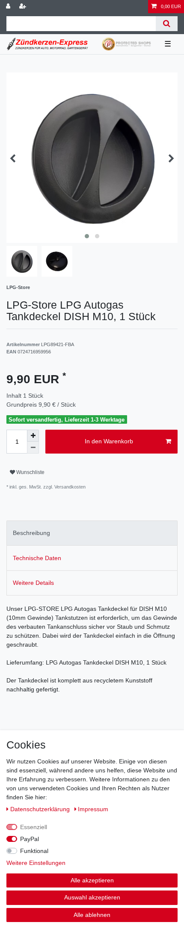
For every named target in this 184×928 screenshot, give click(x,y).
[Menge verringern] (33, 448)
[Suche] (167, 23)
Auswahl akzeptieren (92, 897)
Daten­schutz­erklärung (40, 809)
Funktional (34, 850)
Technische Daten (37, 558)
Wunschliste (30, 472)
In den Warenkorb (109, 441)
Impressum (93, 809)
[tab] (92, 533)
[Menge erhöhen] (33, 436)
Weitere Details (33, 582)
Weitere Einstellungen (35, 862)
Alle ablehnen (92, 914)
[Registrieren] (23, 6)
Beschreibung (31, 532)
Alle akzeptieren (92, 880)
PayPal (29, 838)
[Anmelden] (9, 6)
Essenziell (33, 827)
